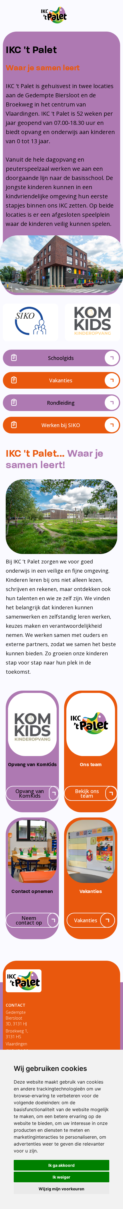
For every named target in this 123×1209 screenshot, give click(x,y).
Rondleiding (61, 402)
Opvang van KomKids (29, 793)
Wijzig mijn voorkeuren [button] (61, 1188)
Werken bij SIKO (60, 425)
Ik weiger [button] (61, 1177)
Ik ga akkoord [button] (61, 1165)
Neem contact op (29, 920)
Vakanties (60, 380)
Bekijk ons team (87, 793)
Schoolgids (61, 357)
